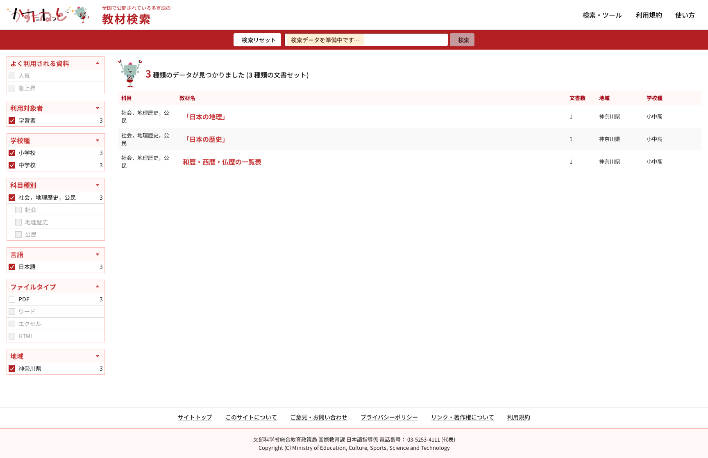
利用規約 (649, 15)
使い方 (685, 15)
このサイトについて (251, 417)
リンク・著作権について (462, 417)
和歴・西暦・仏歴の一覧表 (222, 161)
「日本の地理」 (206, 116)
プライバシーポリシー (389, 417)
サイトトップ (195, 417)
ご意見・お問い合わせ (318, 417)
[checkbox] (12, 76)
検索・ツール (602, 15)
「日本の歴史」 (206, 139)
